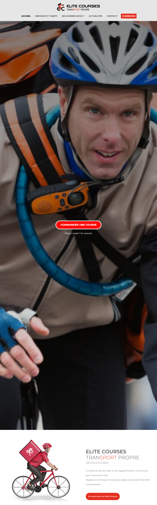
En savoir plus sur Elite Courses (102, 496)
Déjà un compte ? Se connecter (78, 233)
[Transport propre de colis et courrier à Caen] (78, 7)
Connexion (128, 16)
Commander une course (78, 224)
